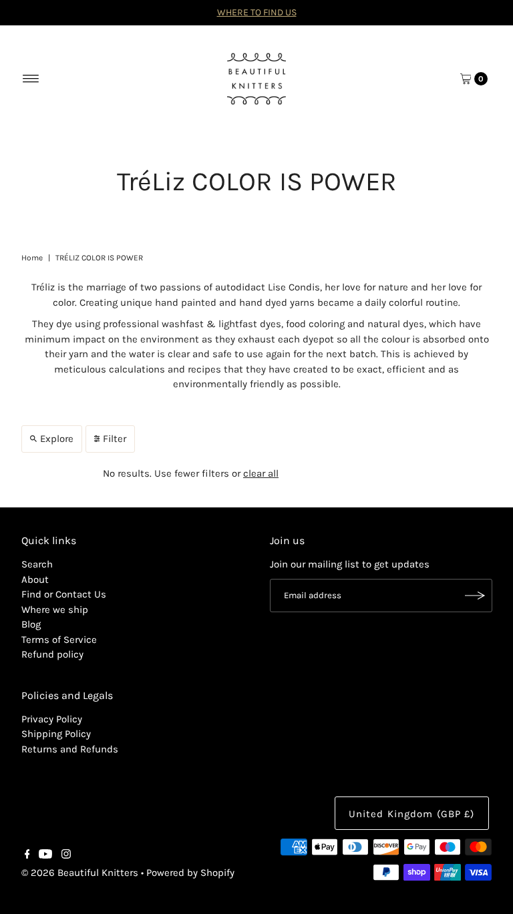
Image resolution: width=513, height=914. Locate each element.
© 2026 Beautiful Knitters (79, 873)
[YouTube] (45, 855)
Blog (31, 624)
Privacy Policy (51, 719)
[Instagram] (66, 855)
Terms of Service (59, 640)
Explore (56, 439)
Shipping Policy (56, 734)
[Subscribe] (475, 595)
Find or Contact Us (63, 594)
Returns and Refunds (69, 749)
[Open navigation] (31, 78)
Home (32, 257)
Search (37, 564)
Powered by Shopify (190, 873)
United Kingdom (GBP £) (412, 814)
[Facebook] (27, 855)
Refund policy (52, 654)
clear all (261, 473)
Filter (114, 439)
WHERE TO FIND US (257, 12)
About (35, 580)
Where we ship (54, 610)
